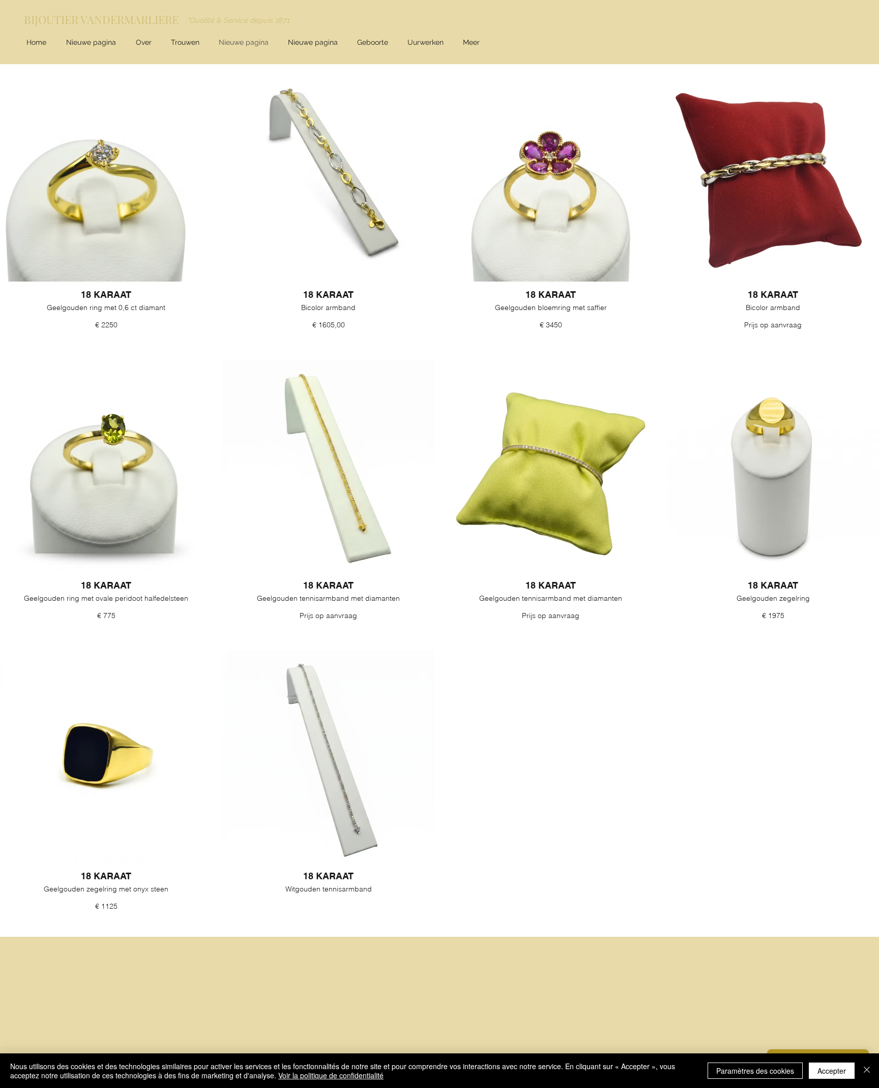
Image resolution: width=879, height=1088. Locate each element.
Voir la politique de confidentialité (331, 1075)
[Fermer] (867, 1071)
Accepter (831, 1071)
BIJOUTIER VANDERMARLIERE (101, 19)
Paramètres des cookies (755, 1071)
